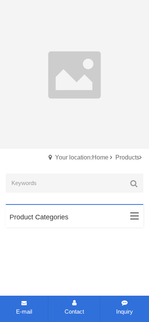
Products (127, 157)
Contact (74, 311)
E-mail (24, 311)
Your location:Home (82, 157)
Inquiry (124, 311)
